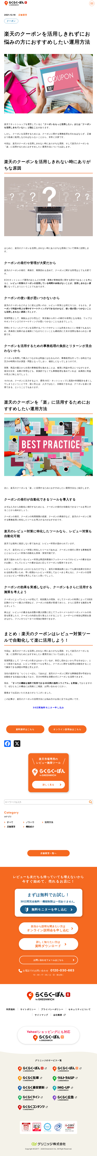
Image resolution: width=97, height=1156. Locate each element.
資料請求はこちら (25, 729)
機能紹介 (30, 826)
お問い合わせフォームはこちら (48, 960)
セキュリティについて (79, 1009)
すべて (10, 822)
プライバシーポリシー (52, 1009)
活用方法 (49, 822)
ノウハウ (30, 822)
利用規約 (10, 1009)
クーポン (11, 21)
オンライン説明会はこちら (67, 729)
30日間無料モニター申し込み (48, 707)
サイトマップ (41, 1015)
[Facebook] (7, 743)
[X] (17, 743)
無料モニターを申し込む (49, 909)
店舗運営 (22, 15)
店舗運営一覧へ (48, 853)
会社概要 (57, 1015)
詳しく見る (48, 784)
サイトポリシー (28, 1009)
